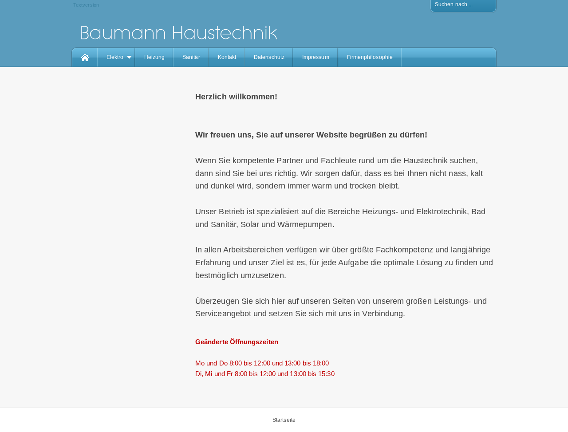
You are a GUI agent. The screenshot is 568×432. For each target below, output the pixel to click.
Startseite (284, 420)
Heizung (154, 57)
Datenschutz (269, 57)
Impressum (315, 57)
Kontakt (227, 57)
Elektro (115, 57)
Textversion (86, 5)
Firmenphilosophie (370, 57)
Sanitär (191, 57)
